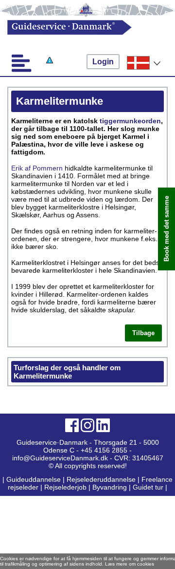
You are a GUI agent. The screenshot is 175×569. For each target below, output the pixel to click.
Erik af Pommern (37, 168)
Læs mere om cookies (129, 564)
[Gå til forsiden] (79, 27)
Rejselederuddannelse (102, 479)
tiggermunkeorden (130, 121)
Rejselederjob (65, 487)
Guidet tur (148, 487)
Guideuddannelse (34, 479)
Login (103, 61)
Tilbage (143, 333)
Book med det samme (166, 229)
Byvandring (109, 487)
